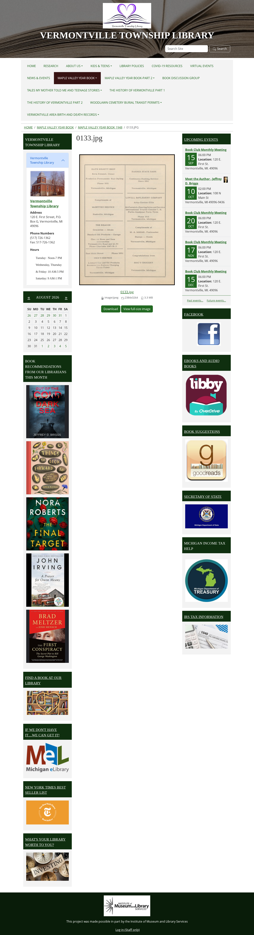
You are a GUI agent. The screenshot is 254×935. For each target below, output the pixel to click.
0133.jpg (127, 292)
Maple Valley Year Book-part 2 (128, 78)
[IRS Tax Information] (206, 636)
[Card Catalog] (47, 703)
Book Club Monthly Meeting (205, 150)
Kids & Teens (100, 66)
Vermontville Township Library (42, 160)
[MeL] (47, 757)
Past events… (195, 300)
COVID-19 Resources (167, 66)
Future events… (216, 300)
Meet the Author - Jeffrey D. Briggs (203, 181)
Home (31, 66)
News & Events (38, 78)
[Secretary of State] (206, 516)
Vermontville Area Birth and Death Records (62, 115)
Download (111, 309)
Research (51, 66)
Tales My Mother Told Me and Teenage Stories (63, 90)
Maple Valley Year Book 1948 (100, 127)
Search (222, 49)
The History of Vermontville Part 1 (137, 90)
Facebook (193, 314)
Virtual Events (201, 66)
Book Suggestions (202, 432)
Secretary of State (203, 497)
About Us (73, 66)
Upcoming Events (201, 140)
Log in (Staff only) (127, 930)
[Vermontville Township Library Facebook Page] (209, 334)
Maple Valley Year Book (76, 78)
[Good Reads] (206, 460)
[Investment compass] (47, 867)
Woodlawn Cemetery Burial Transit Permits (125, 103)
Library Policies (132, 66)
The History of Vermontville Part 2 (55, 103)
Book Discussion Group (181, 78)
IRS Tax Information (203, 617)
